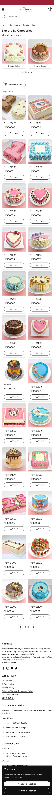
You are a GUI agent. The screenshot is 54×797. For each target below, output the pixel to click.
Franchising (7, 681)
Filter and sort (15, 84)
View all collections (11, 35)
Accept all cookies (27, 783)
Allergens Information (11, 694)
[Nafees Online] (26, 9)
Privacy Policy (8, 687)
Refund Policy (8, 684)
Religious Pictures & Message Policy (17, 691)
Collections (14, 25)
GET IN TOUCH (8, 698)
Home (4, 25)
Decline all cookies (27, 790)
